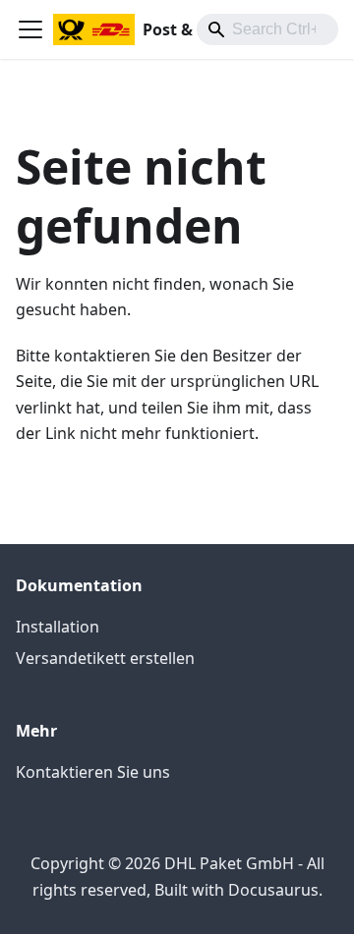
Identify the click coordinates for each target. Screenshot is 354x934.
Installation (57, 626)
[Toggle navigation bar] (30, 29)
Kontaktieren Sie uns (93, 772)
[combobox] (267, 29)
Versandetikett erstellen (105, 658)
